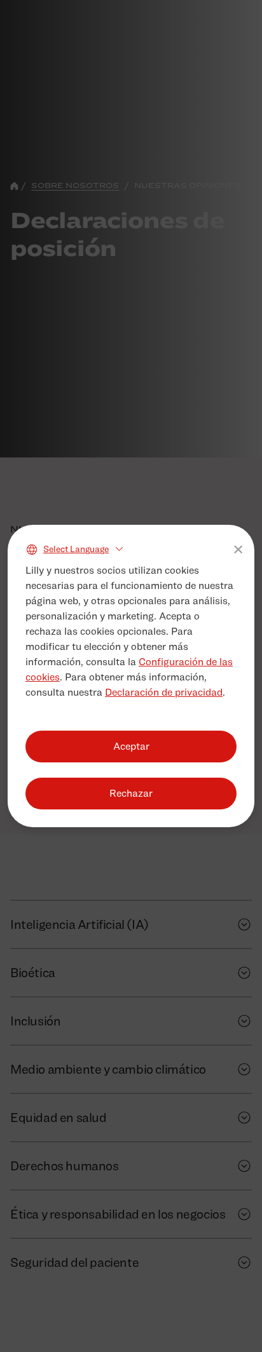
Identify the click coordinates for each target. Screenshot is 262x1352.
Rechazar (131, 793)
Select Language (76, 548)
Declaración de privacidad (164, 692)
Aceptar (131, 746)
